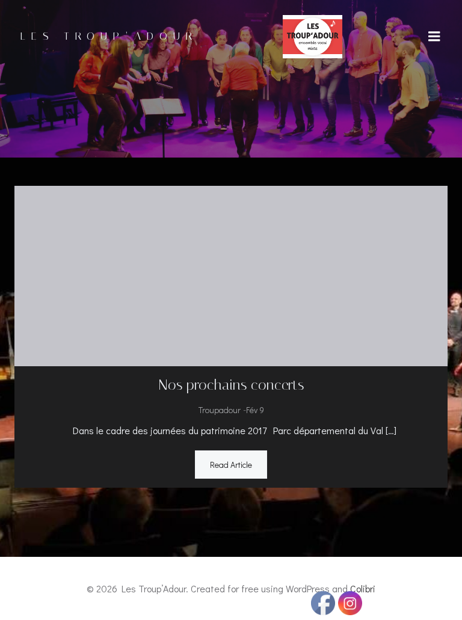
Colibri (362, 588)
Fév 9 (255, 410)
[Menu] (434, 36)
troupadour (220, 410)
